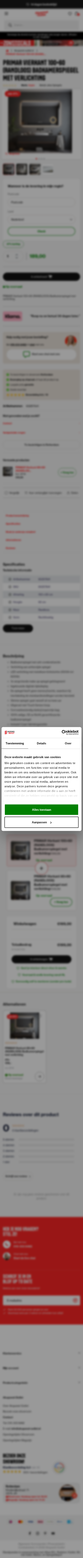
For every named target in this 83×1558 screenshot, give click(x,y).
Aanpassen (39, 822)
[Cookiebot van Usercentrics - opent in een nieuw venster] (62, 732)
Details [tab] (41, 743)
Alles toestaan (41, 809)
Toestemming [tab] (15, 743)
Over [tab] (68, 743)
